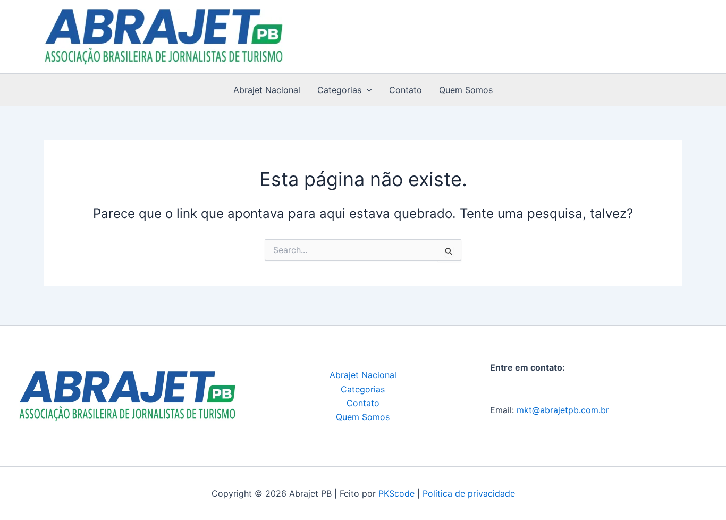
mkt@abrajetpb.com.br (563, 410)
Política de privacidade (469, 493)
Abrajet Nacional (266, 90)
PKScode (396, 493)
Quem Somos (466, 90)
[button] (366, 90)
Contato (405, 90)
